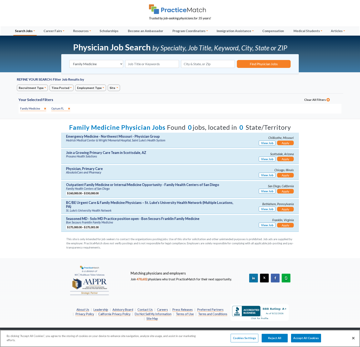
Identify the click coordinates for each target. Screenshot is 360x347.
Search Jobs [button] (23, 31)
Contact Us (145, 309)
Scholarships (109, 31)
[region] (180, 338)
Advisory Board (122, 309)
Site (113, 88)
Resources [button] (81, 31)
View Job (267, 143)
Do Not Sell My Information (153, 314)
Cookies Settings (244, 338)
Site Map (152, 318)
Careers (162, 309)
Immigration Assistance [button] (234, 31)
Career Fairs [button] (53, 31)
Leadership (101, 309)
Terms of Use (185, 314)
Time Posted (60, 88)
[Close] (353, 338)
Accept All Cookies (306, 338)
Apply (285, 143)
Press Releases (182, 309)
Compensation (273, 31)
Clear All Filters (315, 99)
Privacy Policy (84, 314)
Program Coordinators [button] (188, 31)
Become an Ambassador (145, 31)
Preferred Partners (210, 309)
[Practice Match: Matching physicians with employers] (180, 9)
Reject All (274, 338)
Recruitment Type (31, 88)
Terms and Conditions (212, 314)
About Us (82, 309)
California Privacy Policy (114, 314)
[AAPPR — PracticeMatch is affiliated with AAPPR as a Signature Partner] (89, 280)
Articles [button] (336, 31)
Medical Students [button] (307, 31)
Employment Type (89, 88)
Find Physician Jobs (264, 64)
